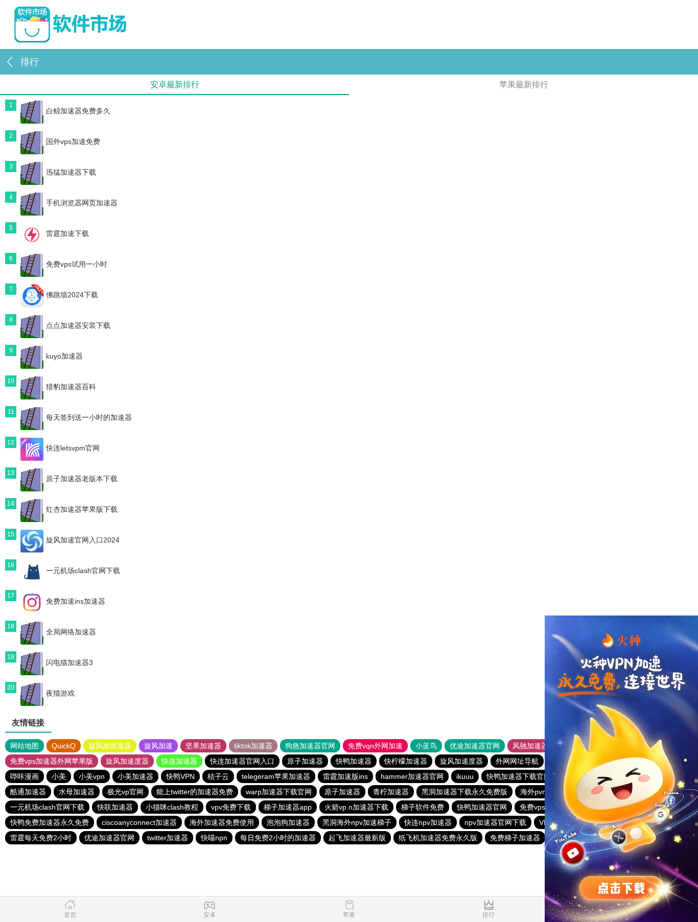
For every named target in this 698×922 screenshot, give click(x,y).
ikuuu (465, 776)
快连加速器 (179, 761)
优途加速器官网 (475, 746)
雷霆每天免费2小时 (41, 838)
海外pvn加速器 (544, 792)
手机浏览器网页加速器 (82, 203)
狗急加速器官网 (310, 746)
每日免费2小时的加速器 (278, 838)
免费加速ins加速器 (75, 601)
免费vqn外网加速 (375, 746)
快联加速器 (115, 807)
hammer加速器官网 (412, 776)
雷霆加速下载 (67, 233)
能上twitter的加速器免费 (194, 792)
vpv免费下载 (231, 807)
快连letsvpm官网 (73, 448)
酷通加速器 (28, 792)
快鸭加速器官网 (482, 807)
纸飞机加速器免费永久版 (438, 838)
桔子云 (218, 776)
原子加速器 (305, 761)
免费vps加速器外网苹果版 (51, 761)
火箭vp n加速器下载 (356, 807)
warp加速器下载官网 (279, 792)
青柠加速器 (391, 792)
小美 (59, 776)
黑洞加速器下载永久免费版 (464, 792)
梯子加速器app (288, 807)
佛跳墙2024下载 (72, 295)
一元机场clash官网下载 (83, 570)
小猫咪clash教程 (172, 807)
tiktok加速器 (253, 746)
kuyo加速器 (64, 356)
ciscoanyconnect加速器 (139, 822)
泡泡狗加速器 (288, 822)
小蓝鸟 (426, 746)
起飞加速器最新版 (357, 838)
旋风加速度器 (109, 746)
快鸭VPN (180, 776)
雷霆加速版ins (345, 776)
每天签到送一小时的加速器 (89, 417)
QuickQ (64, 746)
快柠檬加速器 (405, 761)
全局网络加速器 (71, 632)
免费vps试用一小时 (76, 264)
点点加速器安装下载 (78, 325)
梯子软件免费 (422, 807)
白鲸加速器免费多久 (78, 111)
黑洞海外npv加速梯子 (356, 822)
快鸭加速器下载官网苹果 (525, 776)
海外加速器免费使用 (222, 822)
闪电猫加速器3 (69, 662)
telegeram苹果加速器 (276, 776)
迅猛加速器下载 (71, 172)
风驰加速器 (530, 746)
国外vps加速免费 (73, 141)
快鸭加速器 (353, 761)
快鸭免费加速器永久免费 (49, 822)
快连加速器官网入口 (242, 761)
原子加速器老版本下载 (82, 479)
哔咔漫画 (24, 776)
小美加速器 (135, 776)
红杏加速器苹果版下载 (82, 509)
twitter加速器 (167, 838)
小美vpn (92, 776)
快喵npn (214, 838)
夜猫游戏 (60, 693)
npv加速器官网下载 (495, 822)
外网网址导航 (517, 761)
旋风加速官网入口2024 (83, 540)
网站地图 (24, 746)
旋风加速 (158, 746)
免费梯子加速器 (515, 838)
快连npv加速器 (428, 822)
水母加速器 (77, 792)
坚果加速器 (203, 746)
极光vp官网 (125, 792)
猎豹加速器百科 (71, 387)
